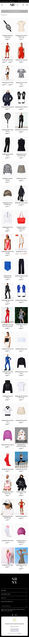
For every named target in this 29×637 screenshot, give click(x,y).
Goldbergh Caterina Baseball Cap (8, 203)
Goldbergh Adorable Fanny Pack (8, 36)
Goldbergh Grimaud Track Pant (21, 276)
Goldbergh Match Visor (21, 349)
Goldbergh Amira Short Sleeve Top (21, 36)
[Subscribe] (27, 606)
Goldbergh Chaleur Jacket (21, 202)
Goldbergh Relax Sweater (7, 444)
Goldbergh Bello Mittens (21, 107)
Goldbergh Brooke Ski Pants (7, 154)
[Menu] (2, 5)
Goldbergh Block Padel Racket (7, 130)
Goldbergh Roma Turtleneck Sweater (21, 445)
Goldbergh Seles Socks (7, 469)
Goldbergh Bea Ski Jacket (7, 107)
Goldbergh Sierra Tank (21, 469)
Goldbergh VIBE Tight (7, 565)
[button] (23, 5)
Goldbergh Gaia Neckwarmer (7, 276)
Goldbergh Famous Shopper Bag (21, 228)
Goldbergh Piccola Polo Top (8, 421)
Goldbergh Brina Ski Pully (21, 129)
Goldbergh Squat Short (21, 516)
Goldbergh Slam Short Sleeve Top (7, 492)
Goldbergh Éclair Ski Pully (8, 228)
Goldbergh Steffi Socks (7, 540)
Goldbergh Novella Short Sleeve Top (21, 396)
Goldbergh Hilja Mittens (21, 300)
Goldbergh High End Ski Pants (8, 301)
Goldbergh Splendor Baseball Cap (8, 517)
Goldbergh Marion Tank (7, 349)
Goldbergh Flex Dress (21, 251)
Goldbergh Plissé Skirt (21, 420)
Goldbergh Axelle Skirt (7, 82)
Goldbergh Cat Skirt (21, 178)
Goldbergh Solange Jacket (21, 492)
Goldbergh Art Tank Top (21, 60)
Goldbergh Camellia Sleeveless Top (21, 154)
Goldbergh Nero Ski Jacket (8, 396)
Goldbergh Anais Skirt (7, 60)
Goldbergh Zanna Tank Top (21, 565)
